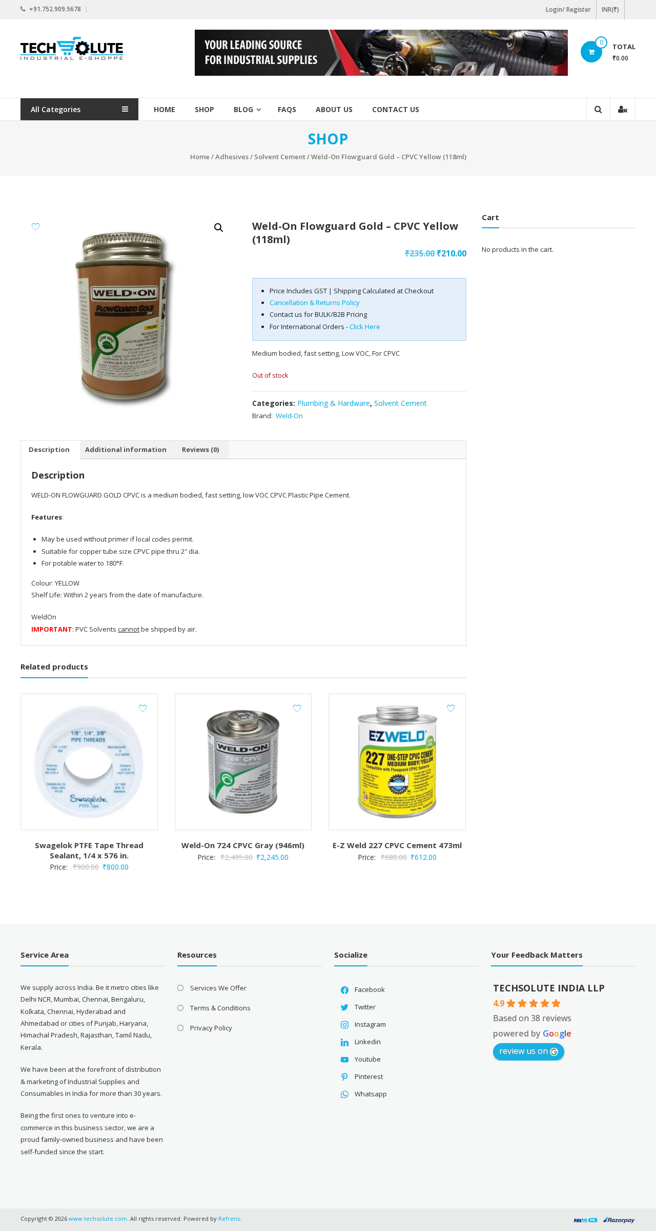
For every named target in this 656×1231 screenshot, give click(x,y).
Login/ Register (568, 9)
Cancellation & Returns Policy (315, 302)
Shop (204, 109)
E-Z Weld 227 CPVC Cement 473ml (397, 845)
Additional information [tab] (126, 449)
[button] (219, 228)
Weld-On (289, 415)
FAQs (287, 109)
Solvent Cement (279, 156)
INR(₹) (610, 9)
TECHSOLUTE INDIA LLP (549, 988)
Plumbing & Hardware (333, 403)
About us (334, 109)
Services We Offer (218, 987)
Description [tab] (49, 449)
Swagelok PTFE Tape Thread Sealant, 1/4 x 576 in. (89, 850)
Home (164, 109)
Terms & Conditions (220, 1007)
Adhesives (232, 156)
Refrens (229, 1218)
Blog (243, 109)
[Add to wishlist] (35, 226)
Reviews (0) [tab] (200, 449)
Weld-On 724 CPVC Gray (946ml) (242, 845)
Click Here (365, 326)
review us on (523, 1050)
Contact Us (395, 109)
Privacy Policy (211, 1027)
